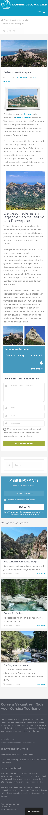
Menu (39, 12)
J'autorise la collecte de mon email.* (21, 499)
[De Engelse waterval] (24, 646)
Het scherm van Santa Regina (21, 561)
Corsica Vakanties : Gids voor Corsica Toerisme (22, 706)
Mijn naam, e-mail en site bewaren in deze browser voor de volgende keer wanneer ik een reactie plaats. (22, 433)
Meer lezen (41, 574)
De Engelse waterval (15, 665)
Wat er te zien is (22, 78)
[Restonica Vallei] (24, 595)
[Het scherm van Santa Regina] (24, 543)
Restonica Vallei (13, 613)
